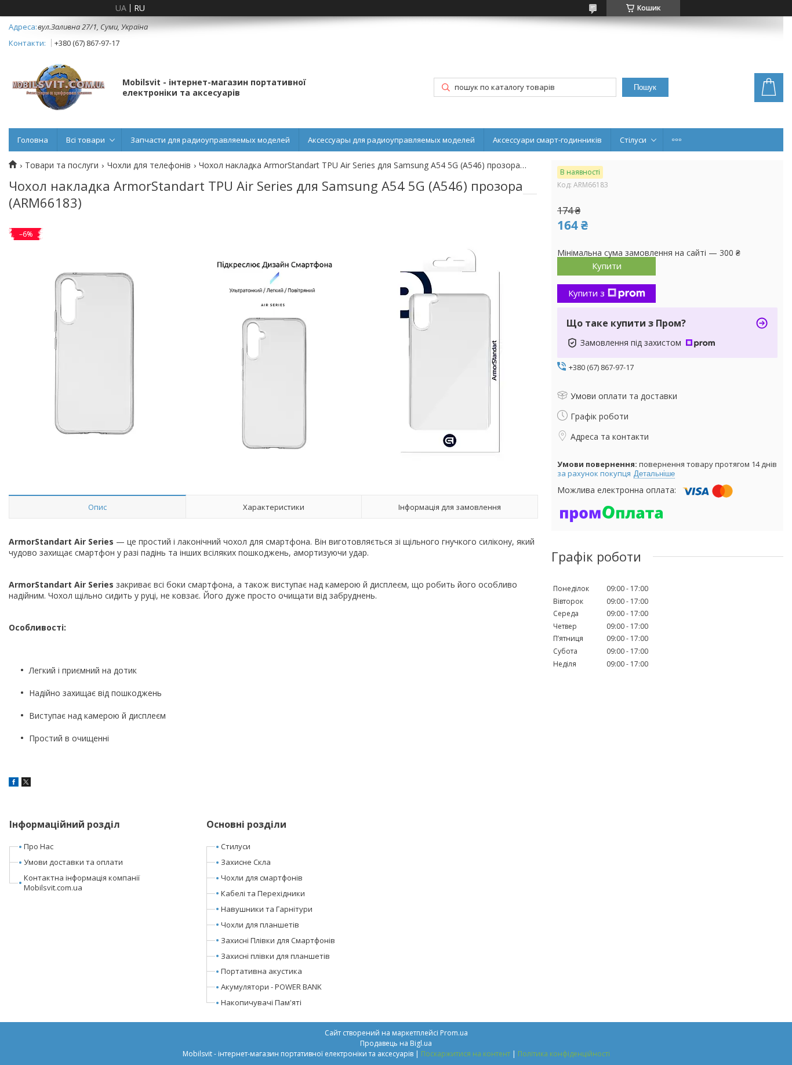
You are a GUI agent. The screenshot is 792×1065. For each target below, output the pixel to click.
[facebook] (14, 783)
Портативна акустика (261, 971)
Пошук (645, 87)
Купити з (586, 293)
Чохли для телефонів (149, 165)
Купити (607, 265)
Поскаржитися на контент (465, 1054)
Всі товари (85, 140)
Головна (32, 140)
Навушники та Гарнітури (267, 909)
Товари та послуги (62, 165)
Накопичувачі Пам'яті (261, 1002)
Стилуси (235, 846)
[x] (26, 783)
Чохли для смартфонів (262, 877)
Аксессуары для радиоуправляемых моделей (391, 140)
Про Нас (38, 846)
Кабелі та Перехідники (263, 893)
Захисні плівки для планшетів (275, 956)
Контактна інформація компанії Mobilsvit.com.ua (82, 882)
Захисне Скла (246, 862)
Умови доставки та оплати (73, 862)
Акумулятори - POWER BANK (271, 986)
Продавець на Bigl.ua (396, 1043)
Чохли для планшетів (260, 924)
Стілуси (633, 140)
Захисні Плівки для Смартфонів (278, 940)
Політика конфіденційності (564, 1054)
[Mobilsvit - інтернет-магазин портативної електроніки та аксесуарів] (60, 88)
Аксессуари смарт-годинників (547, 140)
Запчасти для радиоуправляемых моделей (210, 140)
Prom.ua (454, 1033)
